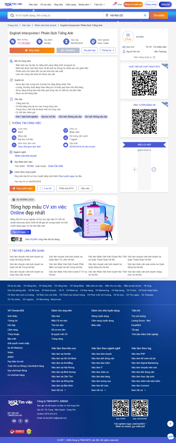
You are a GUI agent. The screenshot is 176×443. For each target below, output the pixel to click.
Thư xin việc (57, 325)
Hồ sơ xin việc (58, 329)
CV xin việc (45, 4)
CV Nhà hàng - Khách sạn (48, 299)
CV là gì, (148, 286)
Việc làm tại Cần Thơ (62, 376)
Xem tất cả (57, 390)
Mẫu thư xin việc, (113, 286)
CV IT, (61, 290)
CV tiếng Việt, (45, 286)
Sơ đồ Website (15, 348)
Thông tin (106, 50)
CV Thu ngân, (132, 295)
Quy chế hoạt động (17, 370)
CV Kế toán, (34, 290)
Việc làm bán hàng (100, 376)
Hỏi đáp (11, 325)
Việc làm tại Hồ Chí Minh (63, 358)
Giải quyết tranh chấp (18, 343)
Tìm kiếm (159, 15)
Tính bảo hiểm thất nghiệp (144, 334)
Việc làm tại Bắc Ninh (62, 385)
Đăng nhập (150, 4)
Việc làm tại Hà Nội (61, 354)
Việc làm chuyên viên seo (144, 367)
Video (10, 352)
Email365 (136, 325)
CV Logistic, (28, 299)
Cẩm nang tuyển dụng (102, 320)
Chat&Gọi (70, 50)
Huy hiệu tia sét (16, 361)
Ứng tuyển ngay (67, 176)
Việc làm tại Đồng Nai (62, 381)
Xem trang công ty (143, 57)
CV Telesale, (147, 295)
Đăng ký (165, 4)
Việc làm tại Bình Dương (63, 372)
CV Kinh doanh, (49, 290)
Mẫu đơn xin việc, (94, 286)
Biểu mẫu (96, 325)
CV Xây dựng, (118, 290)
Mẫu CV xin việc (59, 320)
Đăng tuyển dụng (100, 316)
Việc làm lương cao (101, 381)
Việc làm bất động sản (102, 358)
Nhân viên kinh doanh (26, 155)
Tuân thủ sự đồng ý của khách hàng (26, 366)
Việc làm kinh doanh (101, 354)
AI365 (11, 357)
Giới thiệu (12, 316)
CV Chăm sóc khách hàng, (72, 295)
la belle (140, 36)
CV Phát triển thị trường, (99, 295)
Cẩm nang (71, 4)
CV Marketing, (102, 290)
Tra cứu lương (138, 316)
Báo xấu (85, 188)
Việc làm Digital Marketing (144, 363)
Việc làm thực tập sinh (142, 376)
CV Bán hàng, (87, 290)
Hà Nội (30, 166)
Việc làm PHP (138, 354)
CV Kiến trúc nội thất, (46, 295)
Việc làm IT (97, 367)
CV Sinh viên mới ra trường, (21, 295)
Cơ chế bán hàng (16, 375)
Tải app (135, 329)
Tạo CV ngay (19, 232)
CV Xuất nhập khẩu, (148, 290)
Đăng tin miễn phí (133, 4)
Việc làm (33, 4)
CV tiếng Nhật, (77, 286)
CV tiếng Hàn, (61, 286)
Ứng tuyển (34, 50)
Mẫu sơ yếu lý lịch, (133, 286)
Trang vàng (57, 339)
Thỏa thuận (13, 334)
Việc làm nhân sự (100, 372)
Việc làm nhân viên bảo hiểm (145, 381)
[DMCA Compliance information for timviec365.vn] (29, 431)
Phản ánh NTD (66, 188)
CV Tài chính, (14, 299)
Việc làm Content (140, 385)
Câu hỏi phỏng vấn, (17, 290)
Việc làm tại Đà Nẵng (62, 363)
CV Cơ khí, (132, 290)
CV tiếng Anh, (30, 286)
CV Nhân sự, (72, 290)
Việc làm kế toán (99, 385)
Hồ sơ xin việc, (14, 286)
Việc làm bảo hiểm (100, 363)
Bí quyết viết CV (59, 334)
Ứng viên (58, 4)
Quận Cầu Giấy (55, 166)
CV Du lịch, (119, 295)
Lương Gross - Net (140, 320)
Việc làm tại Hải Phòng (62, 367)
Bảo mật (12, 339)
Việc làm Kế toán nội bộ (143, 358)
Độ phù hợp (90, 50)
